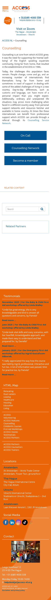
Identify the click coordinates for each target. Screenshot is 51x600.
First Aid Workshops (13, 429)
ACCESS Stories (11, 432)
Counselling (9, 423)
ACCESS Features (12, 420)
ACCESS (7, 414)
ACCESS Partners (11, 437)
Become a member (25, 160)
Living (6, 408)
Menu (6, 9)
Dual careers (10, 394)
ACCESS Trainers (11, 450)
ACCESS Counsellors (13, 447)
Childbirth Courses (12, 426)
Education (8, 405)
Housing (7, 402)
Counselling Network (25, 148)
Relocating (8, 391)
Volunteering (10, 417)
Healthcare (9, 399)
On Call (25, 135)
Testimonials (9, 434)
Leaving (7, 397)
